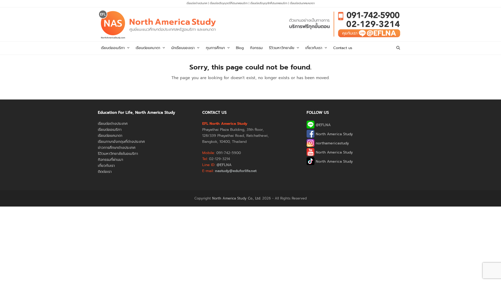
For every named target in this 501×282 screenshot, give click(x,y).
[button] (398, 48)
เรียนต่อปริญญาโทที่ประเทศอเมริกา (269, 3)
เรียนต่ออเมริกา (110, 129)
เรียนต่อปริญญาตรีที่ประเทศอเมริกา (229, 3)
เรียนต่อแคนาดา (110, 135)
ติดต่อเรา (105, 171)
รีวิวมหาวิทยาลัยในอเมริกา (118, 153)
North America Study (333, 134)
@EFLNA (322, 125)
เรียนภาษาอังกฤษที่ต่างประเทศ (121, 141)
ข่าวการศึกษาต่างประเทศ (116, 147)
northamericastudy (331, 143)
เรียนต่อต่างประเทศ (197, 3)
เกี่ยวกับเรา (106, 165)
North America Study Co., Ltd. (236, 198)
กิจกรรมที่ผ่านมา (110, 159)
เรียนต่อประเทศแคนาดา (302, 3)
